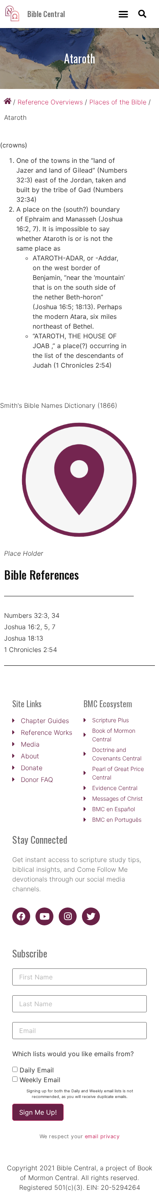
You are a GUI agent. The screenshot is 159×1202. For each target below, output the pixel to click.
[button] (123, 14)
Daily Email (37, 1070)
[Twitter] (91, 916)
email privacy (102, 1136)
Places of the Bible (117, 102)
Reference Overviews (50, 102)
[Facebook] (21, 916)
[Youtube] (44, 916)
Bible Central (46, 14)
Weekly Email (40, 1079)
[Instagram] (68, 916)
